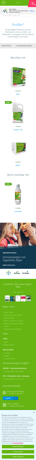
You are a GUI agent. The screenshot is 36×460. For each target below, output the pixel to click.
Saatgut (7, 356)
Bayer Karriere (9, 318)
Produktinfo (6, 46)
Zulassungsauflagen (24, 46)
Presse (6, 326)
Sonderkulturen (9, 359)
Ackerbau (7, 353)
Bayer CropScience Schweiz (14, 323)
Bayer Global (8, 312)
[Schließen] (1, 10)
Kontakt (7, 398)
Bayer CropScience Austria (13, 321)
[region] (18, 435)
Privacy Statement (18, 443)
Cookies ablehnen (18, 451)
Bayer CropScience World (13, 315)
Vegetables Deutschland (12, 329)
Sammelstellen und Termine (14, 371)
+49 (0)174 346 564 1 (16, 393)
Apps (6, 342)
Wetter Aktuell (9, 345)
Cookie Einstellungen (18, 446)
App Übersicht (19, 292)
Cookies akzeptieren (18, 456)
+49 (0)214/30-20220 (16, 406)
